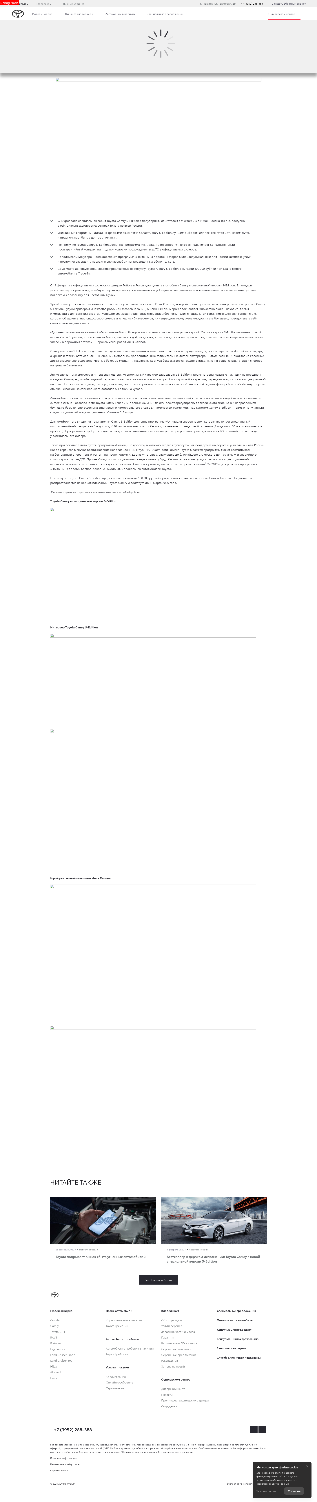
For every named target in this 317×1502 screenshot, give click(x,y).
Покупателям (19, 4)
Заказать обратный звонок (289, 3)
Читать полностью (266, 1490)
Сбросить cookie (59, 1470)
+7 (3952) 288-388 (252, 3)
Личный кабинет (73, 4)
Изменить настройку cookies (65, 1464)
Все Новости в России (158, 1280)
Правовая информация (63, 1458)
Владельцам (43, 4)
